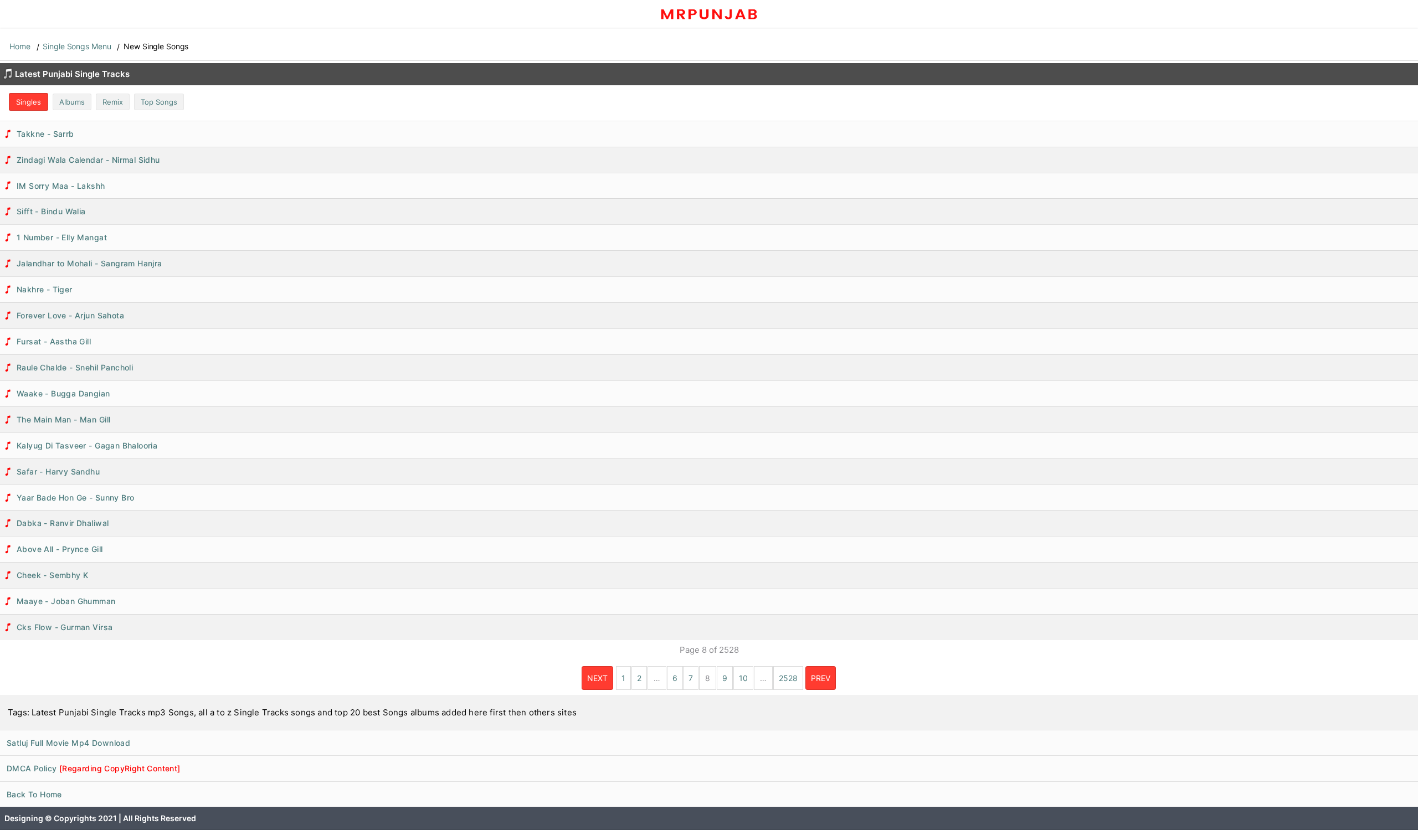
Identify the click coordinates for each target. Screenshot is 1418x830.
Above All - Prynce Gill (59, 549)
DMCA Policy (94, 768)
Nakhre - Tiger (45, 289)
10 (743, 678)
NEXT (597, 678)
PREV (820, 678)
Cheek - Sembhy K (53, 575)
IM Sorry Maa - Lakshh (61, 185)
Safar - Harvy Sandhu (58, 471)
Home (19, 46)
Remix (112, 101)
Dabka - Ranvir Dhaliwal (63, 523)
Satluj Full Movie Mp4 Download (68, 742)
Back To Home (34, 794)
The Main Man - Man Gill (63, 419)
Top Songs (159, 101)
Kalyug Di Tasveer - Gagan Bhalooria (87, 445)
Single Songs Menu (77, 46)
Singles (28, 101)
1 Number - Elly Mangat (62, 237)
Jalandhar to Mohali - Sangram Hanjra (89, 263)
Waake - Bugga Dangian (63, 393)
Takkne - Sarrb (45, 133)
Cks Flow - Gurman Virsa (64, 627)
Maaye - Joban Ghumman (66, 601)
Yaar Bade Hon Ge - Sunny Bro (75, 497)
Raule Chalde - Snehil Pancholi (75, 367)
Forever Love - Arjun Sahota (70, 315)
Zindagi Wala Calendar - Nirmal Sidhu (88, 159)
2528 (788, 678)
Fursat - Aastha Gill (54, 341)
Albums (72, 101)
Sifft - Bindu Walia (51, 211)
